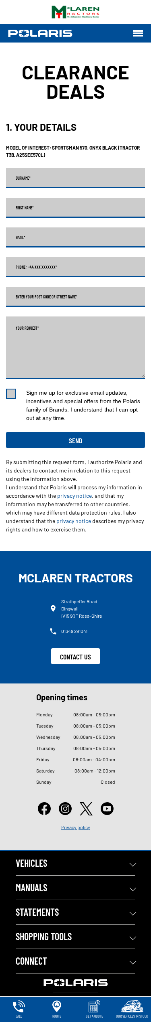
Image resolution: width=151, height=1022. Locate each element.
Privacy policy (75, 827)
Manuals (31, 887)
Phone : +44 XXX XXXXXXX (36, 267)
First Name (25, 208)
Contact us (75, 656)
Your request (27, 328)
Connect (31, 961)
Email (20, 237)
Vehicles (31, 863)
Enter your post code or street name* (46, 297)
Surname (23, 178)
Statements (37, 912)
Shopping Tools (44, 936)
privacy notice (74, 495)
